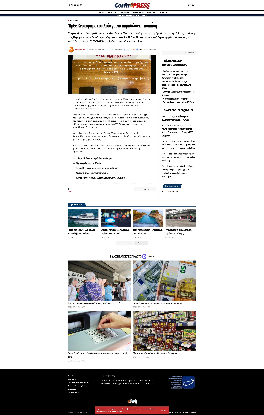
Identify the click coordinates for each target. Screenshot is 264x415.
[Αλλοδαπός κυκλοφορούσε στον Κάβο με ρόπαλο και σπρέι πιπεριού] (116, 218)
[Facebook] (70, 5)
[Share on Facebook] (124, 49)
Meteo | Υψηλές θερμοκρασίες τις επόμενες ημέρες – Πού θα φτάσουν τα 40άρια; (176, 85)
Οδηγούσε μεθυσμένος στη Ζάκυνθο (88, 163)
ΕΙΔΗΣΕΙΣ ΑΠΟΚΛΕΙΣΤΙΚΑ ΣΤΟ (126, 257)
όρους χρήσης (117, 411)
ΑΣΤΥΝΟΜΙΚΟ (74, 20)
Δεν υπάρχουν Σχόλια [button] (145, 189)
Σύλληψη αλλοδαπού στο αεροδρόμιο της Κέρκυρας (94, 158)
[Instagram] (81, 5)
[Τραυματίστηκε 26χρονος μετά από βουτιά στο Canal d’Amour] (148, 218)
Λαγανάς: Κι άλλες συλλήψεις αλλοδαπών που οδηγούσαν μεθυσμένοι (100, 177)
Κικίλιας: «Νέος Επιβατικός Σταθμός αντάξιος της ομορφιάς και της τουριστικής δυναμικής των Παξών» (178, 145)
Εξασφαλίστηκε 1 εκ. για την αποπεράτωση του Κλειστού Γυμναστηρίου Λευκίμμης (178, 157)
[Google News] (78, 5)
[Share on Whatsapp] (131, 49)
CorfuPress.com (80, 49)
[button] (164, 410)
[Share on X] (127, 49)
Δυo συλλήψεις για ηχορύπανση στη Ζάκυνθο (92, 172)
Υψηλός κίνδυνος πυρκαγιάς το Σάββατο (178, 102)
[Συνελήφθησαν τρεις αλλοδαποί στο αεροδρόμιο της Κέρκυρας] (181, 218)
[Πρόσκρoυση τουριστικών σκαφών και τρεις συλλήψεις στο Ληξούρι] (83, 218)
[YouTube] (75, 5)
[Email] (134, 49)
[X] (72, 5)
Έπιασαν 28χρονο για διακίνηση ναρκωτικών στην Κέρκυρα (97, 168)
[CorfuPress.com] (132, 5)
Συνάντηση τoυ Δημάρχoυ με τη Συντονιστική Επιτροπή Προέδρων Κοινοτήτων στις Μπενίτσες (175, 74)
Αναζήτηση (191, 52)
